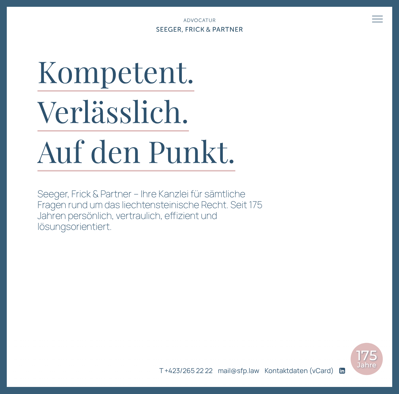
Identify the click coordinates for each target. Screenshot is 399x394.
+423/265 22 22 (188, 370)
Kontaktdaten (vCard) (299, 370)
